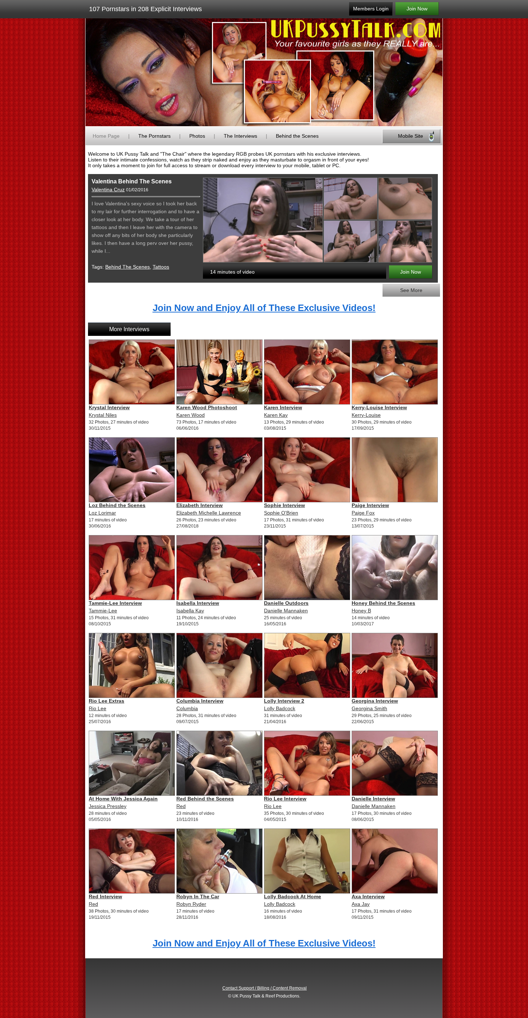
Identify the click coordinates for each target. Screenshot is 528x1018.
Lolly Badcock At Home (292, 896)
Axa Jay (361, 904)
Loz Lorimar (102, 513)
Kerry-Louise (366, 415)
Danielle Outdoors (286, 603)
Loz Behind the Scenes (117, 505)
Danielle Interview (373, 799)
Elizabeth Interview (199, 505)
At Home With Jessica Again (123, 799)
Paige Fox (363, 513)
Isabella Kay (190, 610)
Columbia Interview (199, 701)
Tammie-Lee (103, 610)
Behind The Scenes (127, 267)
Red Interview (105, 896)
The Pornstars (154, 136)
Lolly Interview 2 (284, 701)
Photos (197, 136)
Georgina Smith (369, 708)
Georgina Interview (375, 701)
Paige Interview (370, 505)
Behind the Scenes (297, 136)
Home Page (106, 136)
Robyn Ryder (191, 904)
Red (181, 806)
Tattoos (161, 267)
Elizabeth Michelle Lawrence (208, 513)
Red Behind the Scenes (205, 799)
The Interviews (240, 136)
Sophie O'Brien (281, 513)
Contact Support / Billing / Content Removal (264, 988)
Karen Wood (190, 415)
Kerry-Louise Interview (379, 407)
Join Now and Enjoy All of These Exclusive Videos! (264, 307)
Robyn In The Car (197, 896)
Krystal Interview (109, 407)
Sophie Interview (284, 505)
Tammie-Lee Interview (115, 603)
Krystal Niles (103, 415)
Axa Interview (368, 896)
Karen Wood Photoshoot (206, 407)
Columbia (187, 708)
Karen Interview (283, 407)
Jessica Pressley (107, 806)
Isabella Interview (197, 603)
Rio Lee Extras (106, 701)
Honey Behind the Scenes (383, 603)
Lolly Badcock (279, 708)
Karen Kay (276, 415)
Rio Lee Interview (285, 799)
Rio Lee (97, 708)
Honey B (361, 610)
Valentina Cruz (108, 189)
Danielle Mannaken (286, 610)
